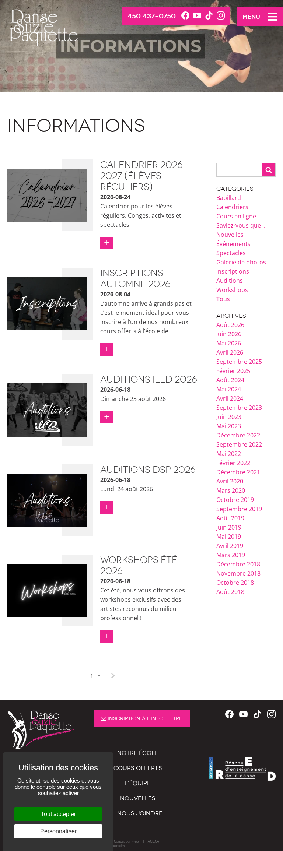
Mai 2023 (228, 426)
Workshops (232, 290)
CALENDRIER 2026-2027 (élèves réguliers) (144, 175)
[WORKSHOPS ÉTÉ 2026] (47, 589)
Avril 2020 (229, 481)
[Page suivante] (113, 675)
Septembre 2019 (239, 509)
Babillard (228, 198)
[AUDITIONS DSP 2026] (47, 499)
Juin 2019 (228, 527)
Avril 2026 (229, 352)
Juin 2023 (228, 417)
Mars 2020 (230, 490)
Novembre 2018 (238, 573)
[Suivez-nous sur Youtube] (197, 15)
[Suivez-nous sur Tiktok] (209, 15)
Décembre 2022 (238, 435)
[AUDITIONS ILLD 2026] (47, 409)
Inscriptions (232, 271)
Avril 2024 (229, 398)
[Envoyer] (268, 169)
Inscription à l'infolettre (144, 718)
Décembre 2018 (238, 564)
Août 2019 (230, 518)
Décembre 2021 (238, 472)
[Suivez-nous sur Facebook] (185, 15)
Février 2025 (233, 371)
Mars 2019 (230, 555)
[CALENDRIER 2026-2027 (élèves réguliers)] (47, 195)
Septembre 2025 (239, 362)
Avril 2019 (229, 546)
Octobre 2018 (235, 583)
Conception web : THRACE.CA (136, 841)
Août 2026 (230, 325)
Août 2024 (230, 380)
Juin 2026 (228, 334)
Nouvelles (230, 235)
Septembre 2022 (239, 444)
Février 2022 (233, 463)
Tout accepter (58, 814)
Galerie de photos (241, 262)
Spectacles (231, 253)
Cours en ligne (236, 216)
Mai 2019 (228, 536)
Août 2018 (230, 592)
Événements (233, 244)
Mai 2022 (228, 454)
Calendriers (232, 207)
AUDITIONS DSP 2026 (148, 469)
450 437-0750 (151, 16)
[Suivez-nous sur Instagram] (221, 15)
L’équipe (138, 783)
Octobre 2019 (235, 500)
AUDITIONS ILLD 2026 (148, 379)
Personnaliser (58, 831)
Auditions (229, 281)
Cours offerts (137, 767)
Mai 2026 (228, 343)
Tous (223, 299)
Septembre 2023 (239, 408)
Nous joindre (140, 813)
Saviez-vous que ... (241, 225)
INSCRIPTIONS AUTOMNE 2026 (135, 278)
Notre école (137, 752)
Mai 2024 (228, 389)
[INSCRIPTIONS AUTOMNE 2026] (47, 303)
